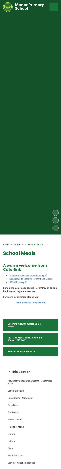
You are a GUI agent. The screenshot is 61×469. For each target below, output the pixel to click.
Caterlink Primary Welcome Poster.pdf (28, 275)
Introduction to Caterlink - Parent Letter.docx (30, 279)
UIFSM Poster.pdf (18, 282)
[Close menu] (54, 7)
